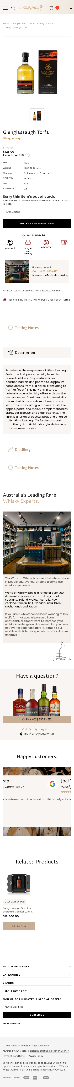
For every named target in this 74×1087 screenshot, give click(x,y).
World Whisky (37, 23)
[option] (37, 70)
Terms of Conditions (14, 1056)
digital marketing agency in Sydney (49, 1050)
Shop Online (19, 23)
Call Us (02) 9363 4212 (37, 719)
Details (67, 300)
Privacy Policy (36, 1056)
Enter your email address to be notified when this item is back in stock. (36, 202)
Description (25, 352)
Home (6, 23)
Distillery (23, 449)
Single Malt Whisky (28, 251)
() (57, 8)
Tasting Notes (27, 327)
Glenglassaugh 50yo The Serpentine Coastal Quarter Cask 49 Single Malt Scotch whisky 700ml (18, 910)
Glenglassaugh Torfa (17, 27)
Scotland (53, 23)
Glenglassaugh (57, 370)
